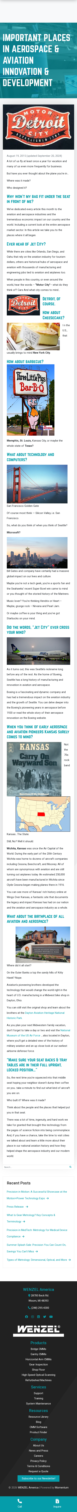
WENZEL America (28, 1487)
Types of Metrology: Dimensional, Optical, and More (37, 1259)
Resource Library (38, 1416)
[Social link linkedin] (39, 1317)
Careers (38, 1455)
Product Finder (38, 1432)
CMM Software (38, 1427)
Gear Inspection (38, 1364)
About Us (38, 1445)
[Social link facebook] (27, 1317)
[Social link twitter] (45, 1317)
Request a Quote (38, 1471)
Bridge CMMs (38, 1349)
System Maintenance (38, 1403)
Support (38, 1393)
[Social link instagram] (34, 1317)
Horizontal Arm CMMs (39, 1359)
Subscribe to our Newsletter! (38, 1478)
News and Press (38, 1450)
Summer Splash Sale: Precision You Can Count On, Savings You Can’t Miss (36, 1248)
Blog (38, 1422)
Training (38, 1398)
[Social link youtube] (51, 1317)
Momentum (62, 1487)
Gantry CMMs (38, 1354)
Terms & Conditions (38, 1466)
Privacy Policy (38, 1461)
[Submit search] (70, 1167)
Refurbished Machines (38, 1380)
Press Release (15, 1206)
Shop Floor (38, 1369)
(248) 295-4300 (40, 1307)
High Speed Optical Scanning (38, 1374)
